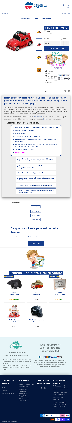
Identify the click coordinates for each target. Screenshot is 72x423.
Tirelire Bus (38, 117)
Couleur (47, 39)
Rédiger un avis (32, 237)
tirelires (45, 119)
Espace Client (66, 13)
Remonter (36, 243)
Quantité (63, 39)
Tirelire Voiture (35, 219)
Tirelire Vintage (35, 215)
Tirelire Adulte (51, 273)
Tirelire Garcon (35, 211)
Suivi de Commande (8, 393)
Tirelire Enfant (36, 207)
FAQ (3, 387)
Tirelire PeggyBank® (11, 421)
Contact (4, 390)
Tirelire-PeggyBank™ (30, 18)
